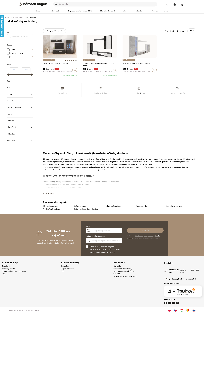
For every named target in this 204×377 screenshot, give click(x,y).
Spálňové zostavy (81, 206)
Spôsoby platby (8, 268)
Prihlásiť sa (145, 230)
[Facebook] (165, 303)
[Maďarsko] (181, 310)
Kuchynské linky (142, 206)
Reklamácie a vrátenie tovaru (14, 271)
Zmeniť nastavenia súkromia (125, 276)
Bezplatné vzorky (67, 268)
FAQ (3, 274)
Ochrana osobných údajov (124, 271)
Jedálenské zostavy (113, 206)
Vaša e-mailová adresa (95, 236)
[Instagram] (169, 303)
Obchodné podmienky (122, 268)
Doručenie (6, 266)
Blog (62, 271)
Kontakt (116, 274)
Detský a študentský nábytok (86, 209)
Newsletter (65, 266)
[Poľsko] (169, 310)
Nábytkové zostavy (17, 17)
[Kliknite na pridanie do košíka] (74, 70)
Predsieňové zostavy (51, 209)
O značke (117, 266)
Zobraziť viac (48, 193)
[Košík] (181, 4)
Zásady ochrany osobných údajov (144, 236)
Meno (88, 226)
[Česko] (175, 310)
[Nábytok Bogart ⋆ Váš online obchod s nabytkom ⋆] (33, 4)
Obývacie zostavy (50, 206)
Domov (6, 17)
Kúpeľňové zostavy (174, 206)
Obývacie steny (30, 17)
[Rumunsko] (187, 310)
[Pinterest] (177, 303)
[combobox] (105, 4)
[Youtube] (173, 303)
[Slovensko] (194, 310)
